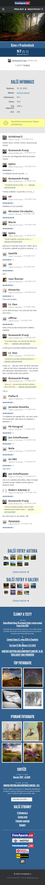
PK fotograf (15, 426)
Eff (10, 196)
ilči (10, 264)
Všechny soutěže (20, 799)
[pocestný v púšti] (6, 592)
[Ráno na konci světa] (33, 557)
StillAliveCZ (15, 136)
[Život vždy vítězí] (26, 563)
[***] (6, 585)
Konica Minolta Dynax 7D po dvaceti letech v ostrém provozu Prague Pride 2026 (22, 624)
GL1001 (12, 459)
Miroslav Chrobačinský (21, 211)
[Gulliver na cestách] (19, 563)
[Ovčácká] (6, 563)
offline (12, 318)
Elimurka (14, 289)
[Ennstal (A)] (13, 563)
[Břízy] (13, 592)
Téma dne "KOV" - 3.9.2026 (21, 777)
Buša (11, 448)
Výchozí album (23, 92)
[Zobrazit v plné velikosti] (22, 27)
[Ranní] (19, 585)
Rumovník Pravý (19, 60)
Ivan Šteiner (16, 278)
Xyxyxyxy (14, 521)
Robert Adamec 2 (18, 490)
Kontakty (22, 825)
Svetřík (12, 253)
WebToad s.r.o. (33, 878)
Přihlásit (19, 9)
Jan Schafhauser (18, 437)
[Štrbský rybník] (33, 585)
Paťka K (13, 396)
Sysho (11, 164)
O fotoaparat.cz (22, 812)
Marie (12, 222)
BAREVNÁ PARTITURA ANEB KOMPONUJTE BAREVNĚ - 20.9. (21, 785)
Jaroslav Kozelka (18, 407)
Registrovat (34, 9)
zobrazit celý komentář (13, 241)
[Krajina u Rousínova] (19, 557)
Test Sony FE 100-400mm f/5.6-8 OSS (22, 645)
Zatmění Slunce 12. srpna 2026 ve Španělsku (22, 639)
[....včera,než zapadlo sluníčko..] (26, 585)
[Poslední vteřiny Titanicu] (13, 557)
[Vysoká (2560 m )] (6, 557)
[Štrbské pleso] (13, 585)
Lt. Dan (12, 304)
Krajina (26, 65)
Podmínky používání (23, 821)
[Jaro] (19, 592)
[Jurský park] (26, 557)
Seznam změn (22, 817)
